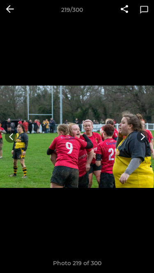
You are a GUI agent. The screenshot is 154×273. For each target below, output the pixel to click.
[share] (124, 10)
